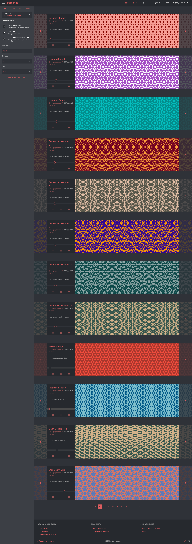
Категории (44, 532)
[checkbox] (4, 26)
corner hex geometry (60, 305)
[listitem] (17, 26)
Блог (144, 532)
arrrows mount (57, 346)
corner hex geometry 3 (60, 225)
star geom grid (57, 470)
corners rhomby (58, 18)
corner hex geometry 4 (60, 184)
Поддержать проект (46, 541)
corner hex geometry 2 (60, 266)
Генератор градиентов (100, 532)
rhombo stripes (57, 387)
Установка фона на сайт (151, 529)
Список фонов (45, 529)
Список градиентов (99, 529)
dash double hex (58, 428)
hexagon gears (57, 100)
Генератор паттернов (48, 534)
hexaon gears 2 (57, 59)
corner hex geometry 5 (60, 143)
